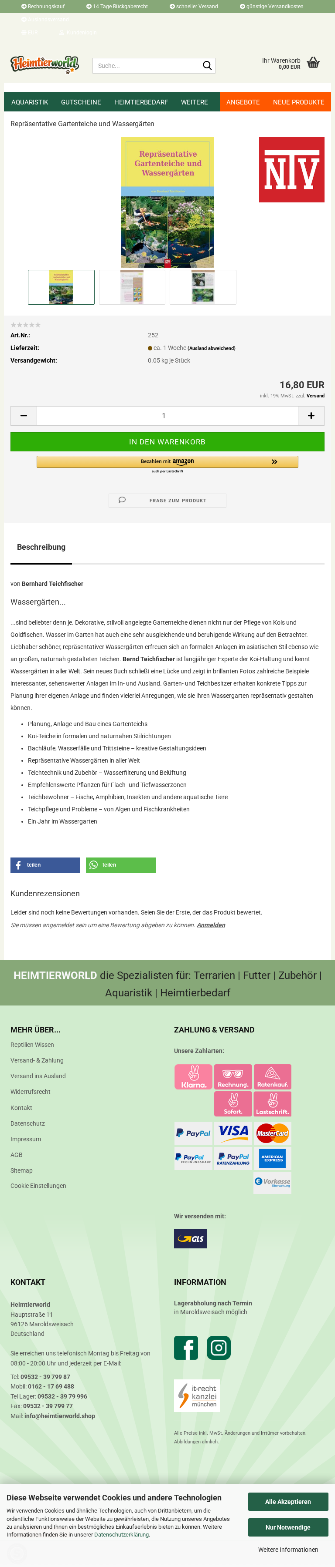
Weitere (194, 102)
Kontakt (21, 1107)
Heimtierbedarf (141, 102)
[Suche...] (207, 66)
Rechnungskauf (46, 6)
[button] (29, 32)
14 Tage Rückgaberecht (120, 6)
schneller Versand (196, 6)
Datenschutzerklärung (121, 1534)
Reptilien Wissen (32, 1044)
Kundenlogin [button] (80, 33)
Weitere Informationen (288, 1549)
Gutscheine (81, 102)
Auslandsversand (48, 20)
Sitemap (21, 1170)
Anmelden (211, 924)
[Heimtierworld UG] (44, 65)
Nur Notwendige (288, 1527)
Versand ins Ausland (38, 1076)
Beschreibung (41, 546)
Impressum (25, 1139)
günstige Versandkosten (274, 6)
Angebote (243, 102)
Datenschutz (27, 1123)
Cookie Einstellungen (38, 1185)
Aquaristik (29, 102)
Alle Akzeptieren (288, 1501)
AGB (16, 1154)
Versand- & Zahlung (37, 1060)
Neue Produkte (299, 102)
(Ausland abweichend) (212, 348)
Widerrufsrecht (30, 1091)
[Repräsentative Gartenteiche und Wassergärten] (167, 201)
